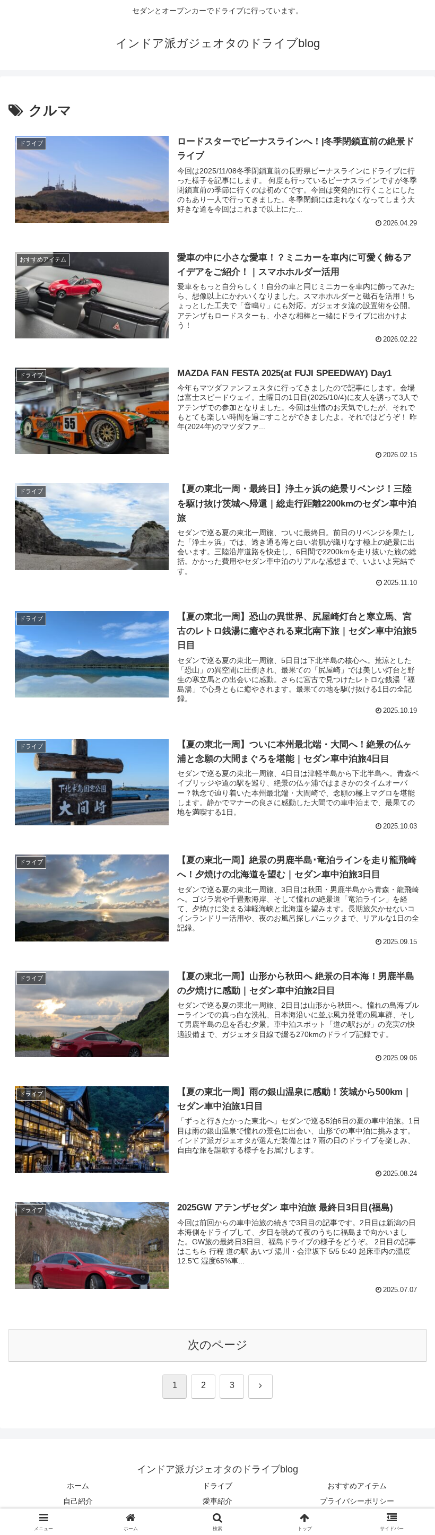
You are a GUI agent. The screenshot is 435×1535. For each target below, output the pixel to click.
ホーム (78, 1485)
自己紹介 (78, 1501)
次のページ (218, 1344)
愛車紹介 (217, 1501)
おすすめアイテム (357, 1485)
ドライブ (217, 1485)
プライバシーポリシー (357, 1501)
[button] (402, 1398)
